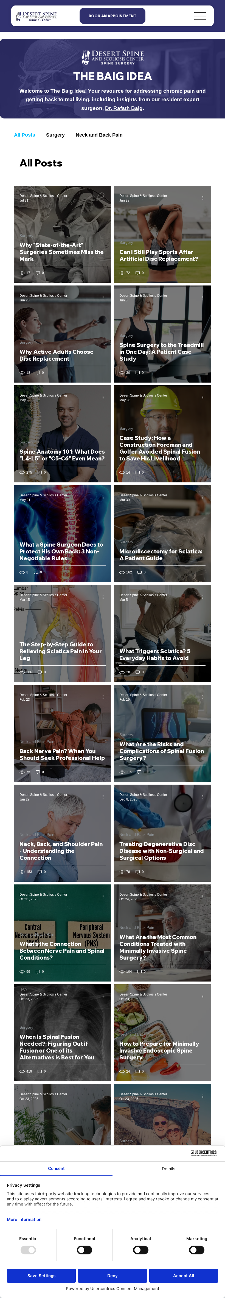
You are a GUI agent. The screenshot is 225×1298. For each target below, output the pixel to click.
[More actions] (105, 197)
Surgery (55, 135)
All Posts (24, 135)
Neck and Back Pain (99, 135)
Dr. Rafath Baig (124, 108)
